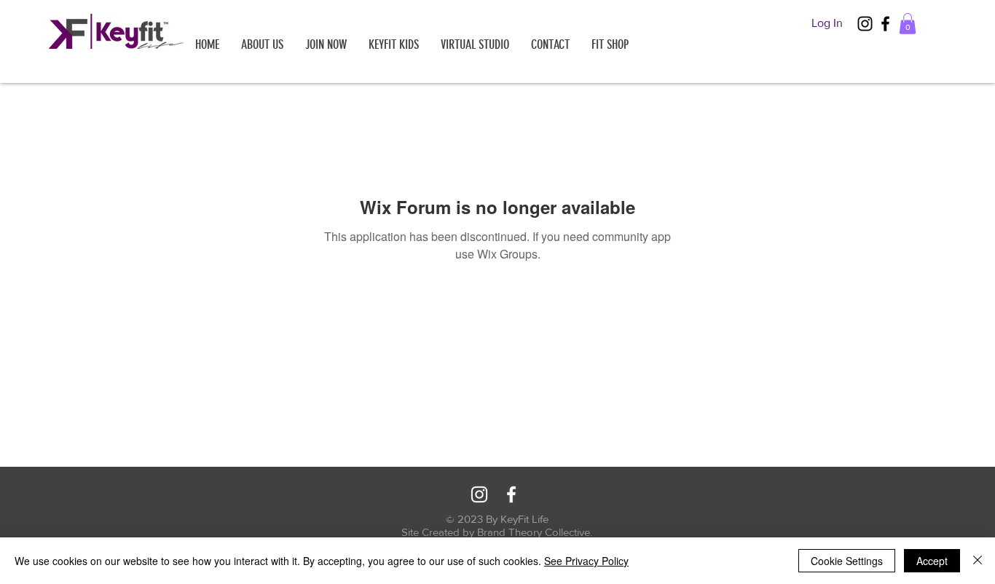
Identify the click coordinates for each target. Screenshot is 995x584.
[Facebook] (885, 23)
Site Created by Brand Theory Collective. (496, 532)
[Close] (977, 560)
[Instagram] (865, 23)
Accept (932, 560)
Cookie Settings (847, 560)
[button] (907, 23)
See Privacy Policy (586, 560)
